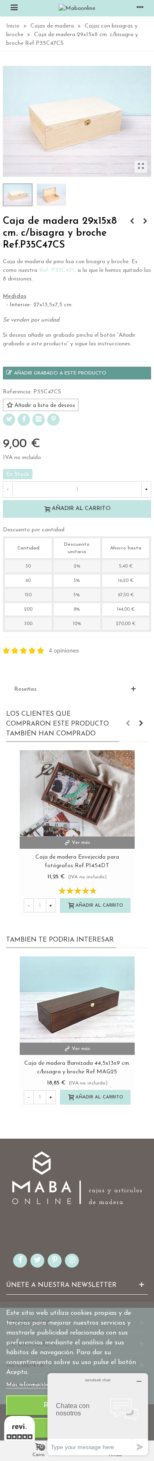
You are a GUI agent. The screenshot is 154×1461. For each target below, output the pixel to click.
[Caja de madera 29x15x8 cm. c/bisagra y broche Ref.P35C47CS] (141, 167)
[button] (128, 724)
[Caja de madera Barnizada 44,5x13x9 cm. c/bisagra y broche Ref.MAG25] (77, 999)
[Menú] (14, 8)
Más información (28, 1385)
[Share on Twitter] (9, 419)
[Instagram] (38, 419)
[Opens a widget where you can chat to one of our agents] (97, 1414)
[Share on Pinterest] (53, 419)
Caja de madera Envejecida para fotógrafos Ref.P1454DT (77, 861)
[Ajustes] (140, 8)
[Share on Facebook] (24, 419)
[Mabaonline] (77, 8)
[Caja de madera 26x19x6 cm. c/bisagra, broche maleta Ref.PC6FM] (132, 222)
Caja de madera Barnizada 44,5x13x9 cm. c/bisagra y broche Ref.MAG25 (77, 1067)
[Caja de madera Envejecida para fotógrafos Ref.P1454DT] (77, 793)
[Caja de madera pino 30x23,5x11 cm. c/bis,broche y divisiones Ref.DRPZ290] (145, 222)
